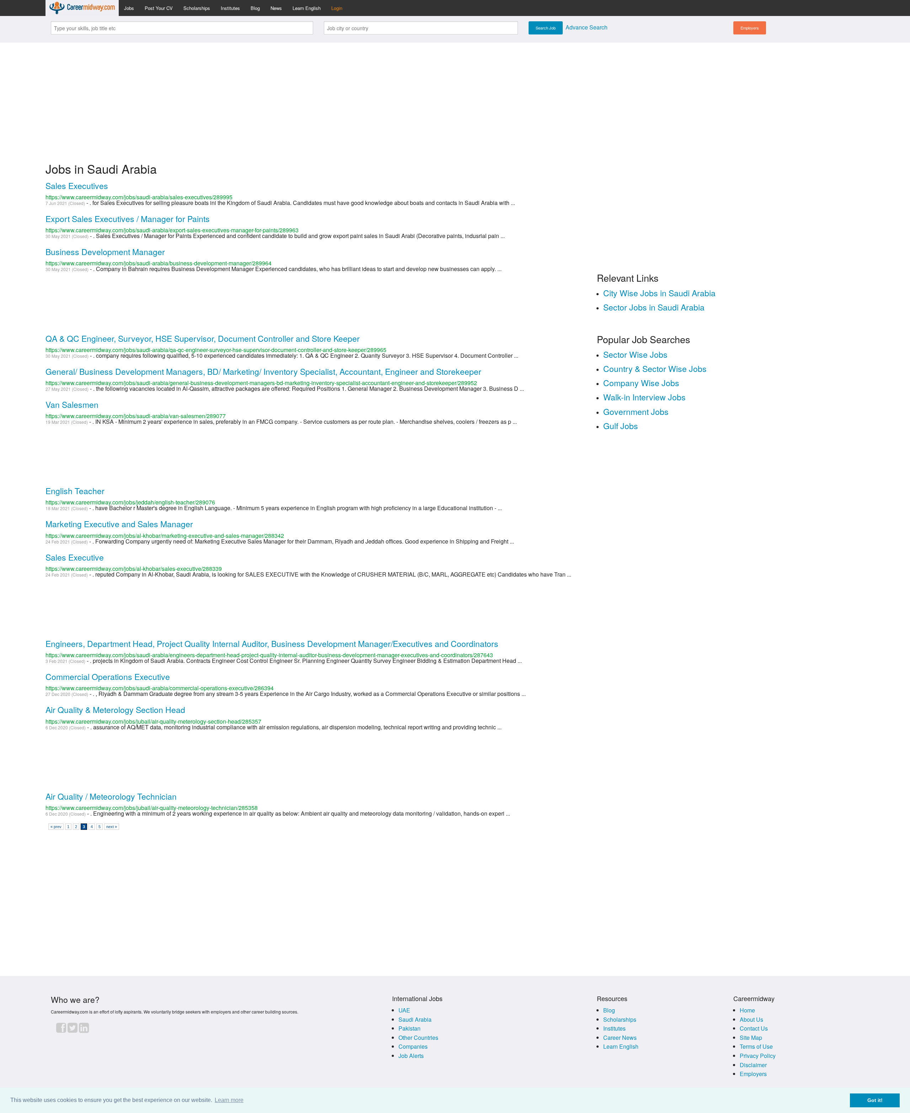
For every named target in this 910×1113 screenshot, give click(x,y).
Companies (413, 1046)
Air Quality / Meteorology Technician (111, 796)
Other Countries (418, 1037)
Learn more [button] (229, 1100)
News (276, 8)
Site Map (751, 1037)
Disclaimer (753, 1065)
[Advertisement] (455, 98)
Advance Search (586, 27)
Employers (749, 28)
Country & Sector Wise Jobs (655, 368)
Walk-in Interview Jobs (644, 397)
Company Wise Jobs (641, 383)
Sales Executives (77, 185)
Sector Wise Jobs (635, 354)
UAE (404, 1010)
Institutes (230, 8)
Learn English (307, 8)
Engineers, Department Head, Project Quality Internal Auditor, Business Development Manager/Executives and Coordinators (272, 643)
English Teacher (75, 491)
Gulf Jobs (620, 426)
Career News (620, 1037)
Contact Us (754, 1028)
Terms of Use (756, 1046)
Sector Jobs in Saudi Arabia (654, 307)
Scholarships (196, 8)
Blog (255, 8)
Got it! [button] (875, 1100)
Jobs (129, 8)
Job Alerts (411, 1056)
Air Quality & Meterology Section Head (115, 709)
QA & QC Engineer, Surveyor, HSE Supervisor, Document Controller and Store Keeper (203, 338)
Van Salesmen (72, 404)
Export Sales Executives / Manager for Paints (128, 219)
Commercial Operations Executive (108, 676)
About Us (751, 1019)
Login (336, 8)
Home (747, 1010)
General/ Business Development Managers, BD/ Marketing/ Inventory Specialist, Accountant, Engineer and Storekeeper (263, 371)
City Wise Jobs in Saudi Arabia (659, 293)
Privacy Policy (758, 1056)
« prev (55, 827)
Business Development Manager (105, 252)
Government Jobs (636, 411)
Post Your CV (159, 8)
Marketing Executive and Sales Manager (119, 524)
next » (111, 827)
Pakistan (409, 1028)
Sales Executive (75, 557)
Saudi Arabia (415, 1019)
